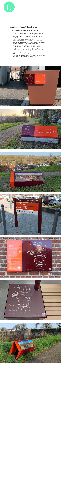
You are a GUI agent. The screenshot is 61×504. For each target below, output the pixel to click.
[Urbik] (9, 6)
